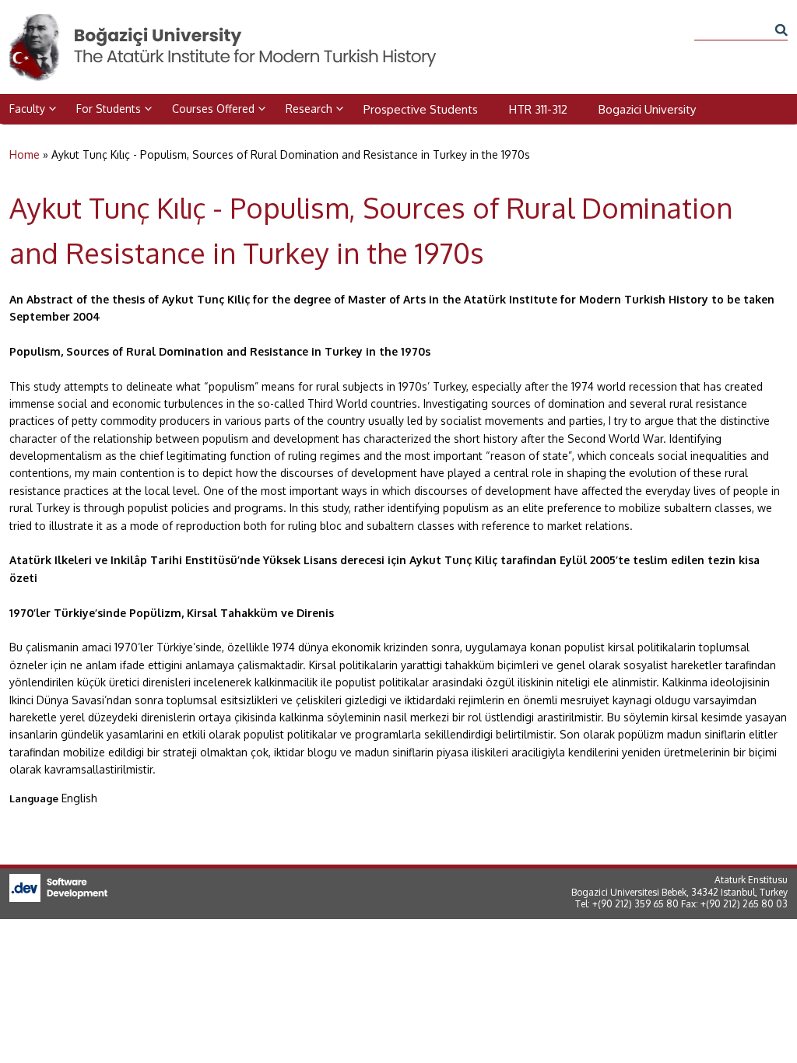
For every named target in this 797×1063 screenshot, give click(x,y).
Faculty (27, 108)
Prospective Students (420, 109)
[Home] (224, 22)
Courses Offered (213, 108)
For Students (108, 108)
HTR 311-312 (538, 109)
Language (33, 798)
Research (309, 108)
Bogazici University (647, 109)
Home (24, 154)
